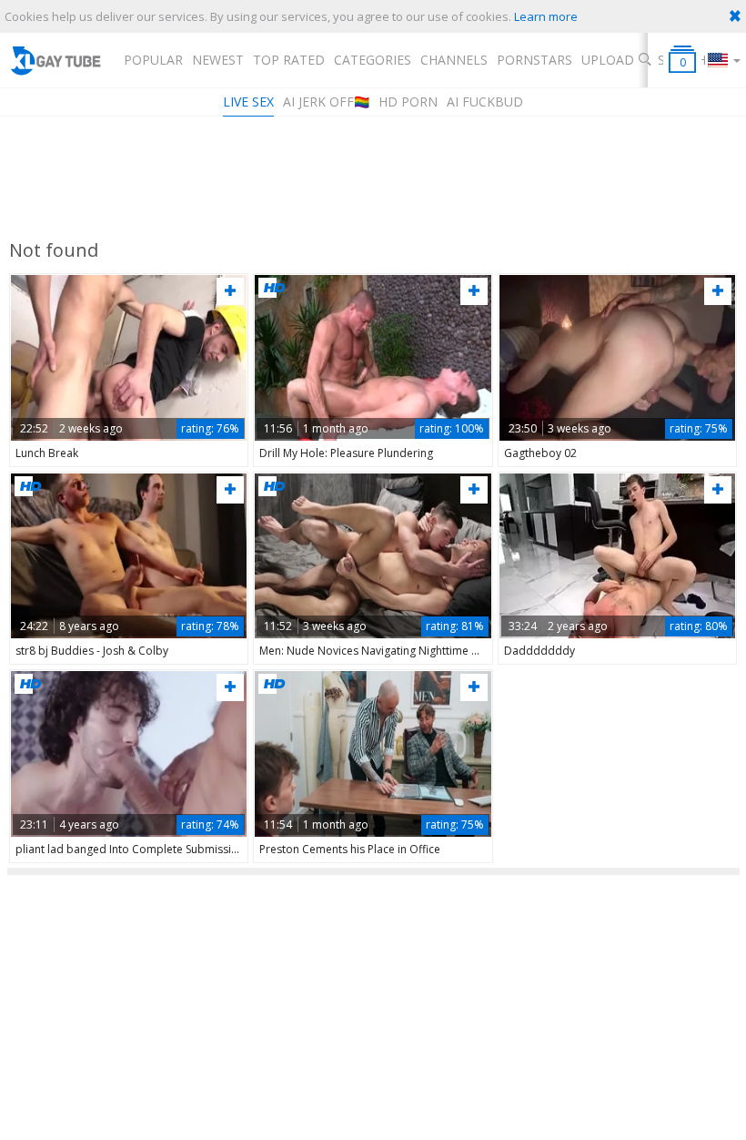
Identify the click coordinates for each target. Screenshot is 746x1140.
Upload (607, 59)
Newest (218, 59)
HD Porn (408, 101)
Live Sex (248, 101)
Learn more (546, 16)
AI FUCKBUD (485, 101)
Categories (372, 59)
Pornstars (534, 59)
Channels (454, 59)
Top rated (289, 59)
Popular (153, 59)
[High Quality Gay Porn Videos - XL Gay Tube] (55, 60)
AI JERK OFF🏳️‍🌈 (326, 101)
